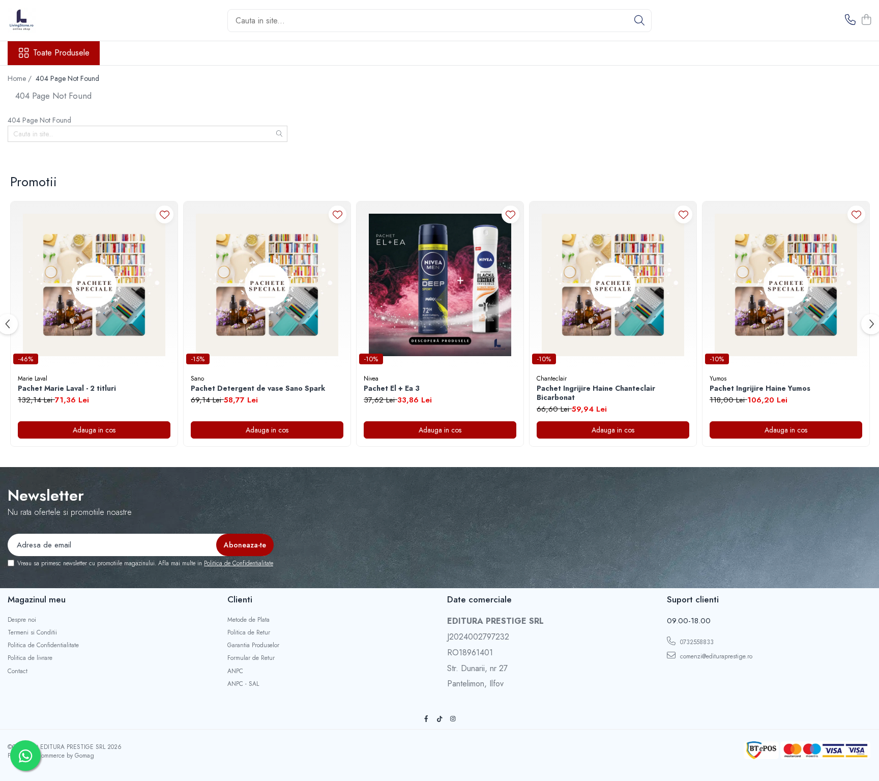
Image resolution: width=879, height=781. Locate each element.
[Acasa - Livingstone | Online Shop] (58, 20)
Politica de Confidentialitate (238, 563)
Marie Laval (32, 378)
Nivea (371, 378)
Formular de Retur (251, 658)
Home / (21, 78)
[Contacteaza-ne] (850, 20)
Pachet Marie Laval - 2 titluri (67, 388)
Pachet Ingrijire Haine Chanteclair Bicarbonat (596, 393)
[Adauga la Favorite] (164, 214)
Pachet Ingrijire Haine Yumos (760, 388)
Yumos (718, 378)
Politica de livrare (30, 658)
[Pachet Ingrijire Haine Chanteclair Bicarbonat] (613, 284)
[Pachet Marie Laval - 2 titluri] (94, 284)
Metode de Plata (248, 620)
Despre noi (22, 620)
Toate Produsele (61, 53)
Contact (17, 671)
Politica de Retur (248, 632)
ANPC (235, 671)
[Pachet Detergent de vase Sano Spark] (267, 284)
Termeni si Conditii (32, 632)
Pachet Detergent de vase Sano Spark (258, 388)
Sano (197, 378)
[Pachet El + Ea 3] (440, 284)
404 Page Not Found (67, 78)
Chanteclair (552, 378)
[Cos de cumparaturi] (866, 20)
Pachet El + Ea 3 (392, 388)
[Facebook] (426, 719)
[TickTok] (439, 719)
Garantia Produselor (253, 645)
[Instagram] (452, 719)
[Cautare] (639, 20)
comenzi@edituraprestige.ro (715, 656)
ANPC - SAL (243, 684)
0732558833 (696, 642)
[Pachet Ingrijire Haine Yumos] (785, 284)
